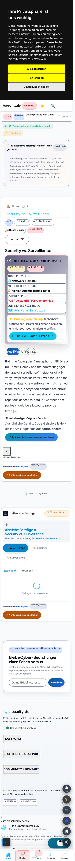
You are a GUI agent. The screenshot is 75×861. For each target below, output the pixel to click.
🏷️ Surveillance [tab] (15, 557)
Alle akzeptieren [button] (36, 68)
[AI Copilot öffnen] (66, 799)
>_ (6, 842)
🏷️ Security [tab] (40, 547)
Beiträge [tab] (12, 570)
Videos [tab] (29, 570)
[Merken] (66, 831)
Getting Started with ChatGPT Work (41, 114)
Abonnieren (56, 682)
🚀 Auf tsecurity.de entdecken (22, 475)
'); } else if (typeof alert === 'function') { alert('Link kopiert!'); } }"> (51, 351)
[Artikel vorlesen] (66, 810)
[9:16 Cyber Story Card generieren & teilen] (66, 821)
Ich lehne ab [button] (36, 77)
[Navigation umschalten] (64, 106)
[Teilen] (66, 842)
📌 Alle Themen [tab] (15, 547)
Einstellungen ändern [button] (37, 86)
